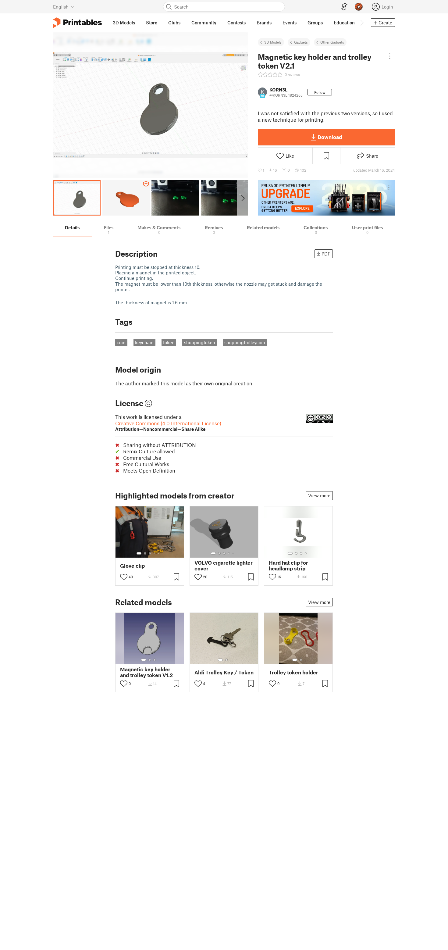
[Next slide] (242, 198)
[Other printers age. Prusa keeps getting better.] (326, 198)
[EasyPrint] (344, 7)
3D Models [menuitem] (124, 22)
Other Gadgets (332, 42)
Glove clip (132, 566)
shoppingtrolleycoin (244, 342)
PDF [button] (326, 253)
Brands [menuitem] (264, 22)
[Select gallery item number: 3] (150, 553)
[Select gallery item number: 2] (145, 553)
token (169, 342)
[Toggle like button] (123, 576)
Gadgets (301, 42)
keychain (144, 342)
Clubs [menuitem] (174, 22)
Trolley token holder (293, 672)
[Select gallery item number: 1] (139, 553)
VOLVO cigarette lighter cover (223, 565)
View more (319, 495)
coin (121, 342)
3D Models (273, 42)
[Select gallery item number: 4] (155, 553)
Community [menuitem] (203, 22)
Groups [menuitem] (315, 22)
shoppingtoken (199, 342)
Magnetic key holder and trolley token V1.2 (146, 672)
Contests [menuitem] (236, 22)
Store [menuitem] (151, 22)
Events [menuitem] (290, 22)
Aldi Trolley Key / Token (224, 672)
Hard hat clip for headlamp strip (288, 565)
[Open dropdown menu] (390, 56)
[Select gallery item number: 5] (159, 553)
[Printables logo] (77, 22)
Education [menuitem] (344, 22)
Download (330, 137)
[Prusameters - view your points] (359, 7)
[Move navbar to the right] (362, 22)
